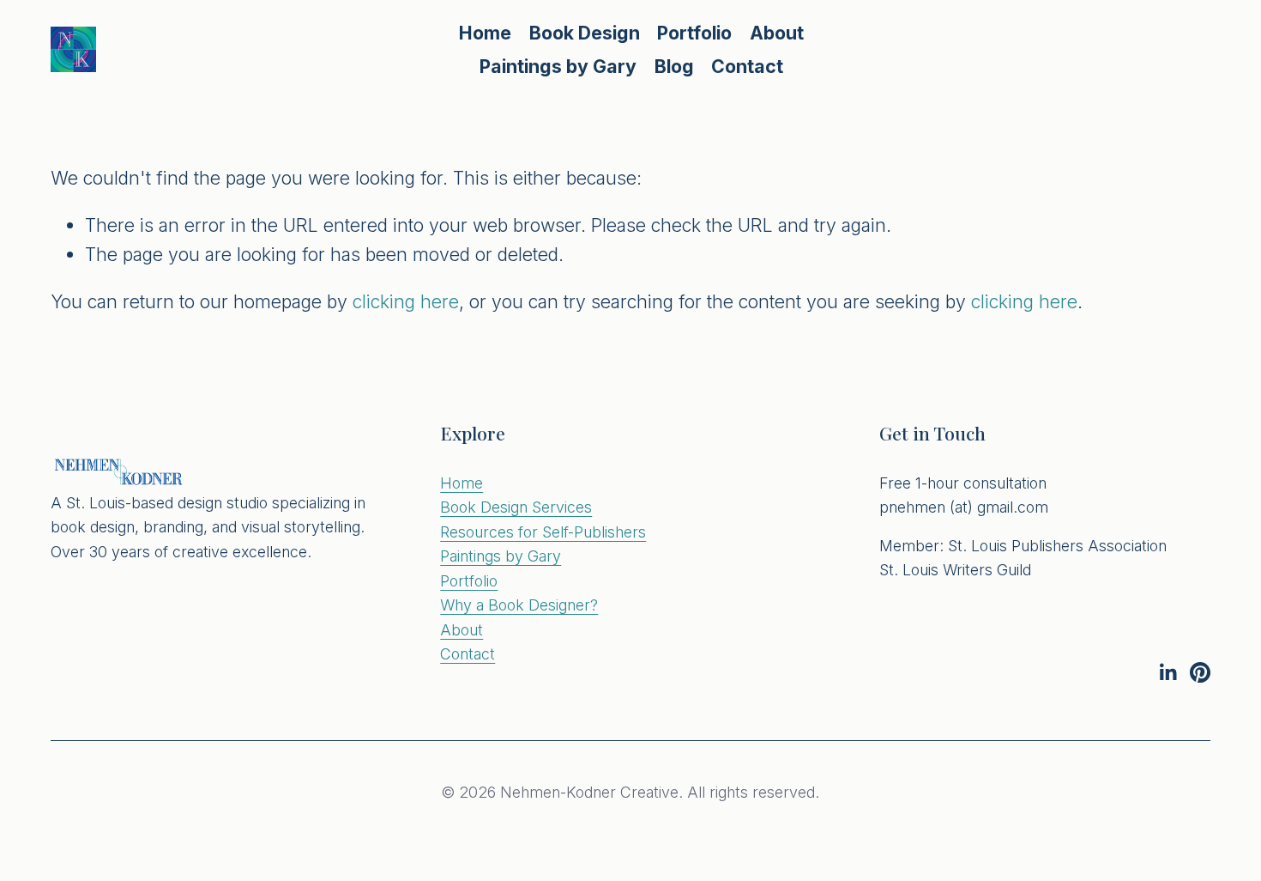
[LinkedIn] (1167, 672)
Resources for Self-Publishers (543, 532)
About (777, 32)
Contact (747, 66)
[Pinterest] (1200, 672)
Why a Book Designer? (519, 605)
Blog (674, 66)
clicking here (406, 301)
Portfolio (469, 581)
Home (485, 32)
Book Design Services (516, 507)
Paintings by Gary (558, 66)
